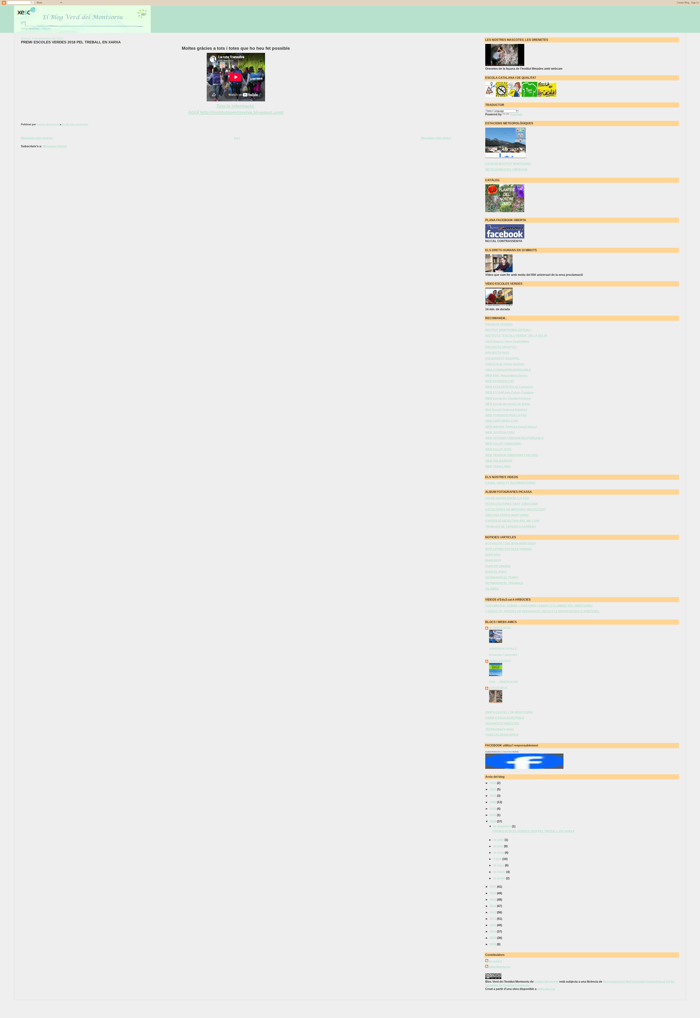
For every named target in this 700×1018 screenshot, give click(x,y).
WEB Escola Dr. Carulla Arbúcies (508, 398)
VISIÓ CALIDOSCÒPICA (501, 734)
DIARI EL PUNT (496, 571)
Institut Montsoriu (492, 752)
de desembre (502, 826)
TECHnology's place (499, 729)
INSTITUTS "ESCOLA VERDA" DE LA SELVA (516, 335)
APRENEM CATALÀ (503, 648)
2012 (493, 918)
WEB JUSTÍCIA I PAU (500, 432)
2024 (493, 795)
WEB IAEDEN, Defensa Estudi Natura (511, 426)
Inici (237, 138)
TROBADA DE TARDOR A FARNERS (510, 526)
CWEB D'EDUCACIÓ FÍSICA (504, 717)
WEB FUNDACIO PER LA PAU (506, 415)
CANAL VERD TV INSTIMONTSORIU (510, 482)
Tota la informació (235, 106)
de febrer (499, 871)
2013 (493, 912)
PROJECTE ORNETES (500, 347)
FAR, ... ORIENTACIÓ (503, 682)
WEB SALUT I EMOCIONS (503, 443)
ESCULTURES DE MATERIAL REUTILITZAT (515, 509)
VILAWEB (492, 588)
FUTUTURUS (498, 688)
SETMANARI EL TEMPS (501, 577)
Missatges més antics (436, 138)
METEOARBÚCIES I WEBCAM (506, 169)
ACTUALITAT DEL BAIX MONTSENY (510, 543)
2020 (493, 815)
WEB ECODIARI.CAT (499, 381)
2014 (493, 906)
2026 (493, 783)
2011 (493, 925)
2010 (493, 931)
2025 (493, 789)
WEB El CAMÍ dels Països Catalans (509, 392)
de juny (498, 846)
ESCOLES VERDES (499, 324)
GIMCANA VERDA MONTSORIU (507, 515)
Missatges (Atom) (55, 146)
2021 (493, 808)
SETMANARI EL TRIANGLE (504, 583)
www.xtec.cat (546, 988)
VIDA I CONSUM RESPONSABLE (508, 369)
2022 (493, 802)
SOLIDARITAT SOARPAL (502, 358)
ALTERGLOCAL (500, 627)
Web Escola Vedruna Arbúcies (506, 409)
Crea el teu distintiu (510, 752)
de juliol (499, 839)
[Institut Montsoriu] (524, 767)
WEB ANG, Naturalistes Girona (506, 375)
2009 (493, 937)
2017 (493, 886)
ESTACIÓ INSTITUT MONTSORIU (508, 163)
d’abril (497, 859)
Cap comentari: (79, 124)
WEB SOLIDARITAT (498, 460)
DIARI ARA (492, 554)
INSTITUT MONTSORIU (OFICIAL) (508, 330)
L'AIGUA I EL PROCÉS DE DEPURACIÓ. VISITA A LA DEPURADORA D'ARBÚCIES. (542, 611)
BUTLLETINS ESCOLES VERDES (508, 549)
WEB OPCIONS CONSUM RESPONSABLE (514, 438)
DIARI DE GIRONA (498, 566)
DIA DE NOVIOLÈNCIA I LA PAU (507, 498)
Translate (516, 114)
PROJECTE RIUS (497, 352)
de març (499, 865)
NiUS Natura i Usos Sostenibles (507, 341)
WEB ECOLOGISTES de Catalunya (509, 386)
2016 (493, 893)
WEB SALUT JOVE (498, 449)
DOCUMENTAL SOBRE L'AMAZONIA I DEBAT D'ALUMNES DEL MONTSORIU (539, 605)
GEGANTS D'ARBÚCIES (502, 723)
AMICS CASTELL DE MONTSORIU (509, 712)
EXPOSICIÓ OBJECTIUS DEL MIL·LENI (512, 520)
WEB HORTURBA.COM (501, 421)
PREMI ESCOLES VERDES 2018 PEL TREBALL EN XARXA (71, 42)
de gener (499, 878)
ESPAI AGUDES (500, 661)
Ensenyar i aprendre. (503, 654)
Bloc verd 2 (494, 961)
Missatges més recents (37, 138)
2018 (493, 821)
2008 (493, 944)
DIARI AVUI (493, 560)
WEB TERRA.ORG (498, 466)
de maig (499, 852)
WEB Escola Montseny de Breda (507, 404)
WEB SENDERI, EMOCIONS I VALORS (511, 455)
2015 (493, 899)
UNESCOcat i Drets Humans (504, 364)
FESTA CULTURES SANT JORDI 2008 (511, 503)
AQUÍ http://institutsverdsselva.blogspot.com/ (236, 112)
